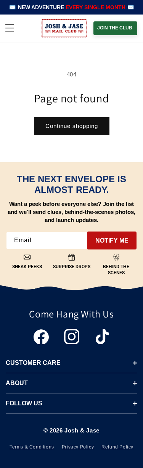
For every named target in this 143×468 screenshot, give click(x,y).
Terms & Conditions (32, 447)
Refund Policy (117, 447)
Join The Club (114, 28)
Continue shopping (71, 126)
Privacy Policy (78, 447)
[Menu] (9, 28)
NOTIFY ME (112, 240)
